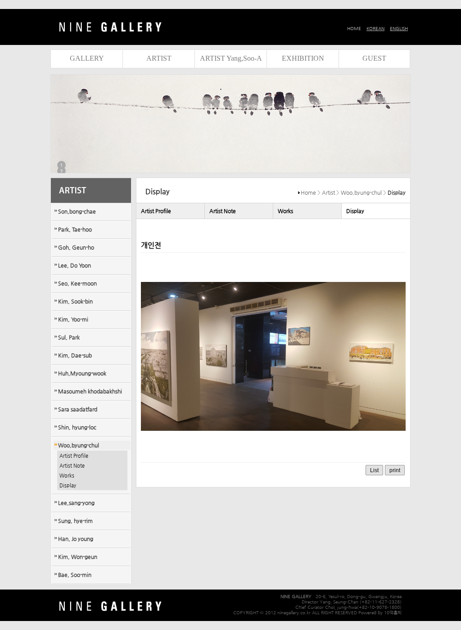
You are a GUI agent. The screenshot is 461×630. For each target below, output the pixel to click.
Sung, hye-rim (75, 521)
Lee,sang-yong (76, 503)
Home (308, 192)
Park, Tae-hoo (75, 229)
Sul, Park (69, 337)
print (394, 470)
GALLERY (87, 58)
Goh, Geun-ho (76, 247)
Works (66, 475)
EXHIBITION (303, 58)
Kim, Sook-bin (75, 301)
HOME (354, 28)
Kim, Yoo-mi (73, 319)
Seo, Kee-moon (77, 283)
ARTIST (159, 58)
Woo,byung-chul (78, 445)
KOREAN (375, 28)
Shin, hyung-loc (77, 427)
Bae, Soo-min (74, 575)
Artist (328, 192)
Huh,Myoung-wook (82, 373)
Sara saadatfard (77, 409)
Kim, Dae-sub (75, 355)
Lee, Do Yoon (74, 265)
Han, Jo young (75, 539)
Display (67, 485)
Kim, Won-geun (77, 557)
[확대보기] (273, 454)
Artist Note (72, 466)
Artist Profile (73, 456)
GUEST (374, 58)
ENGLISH (399, 28)
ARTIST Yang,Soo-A (231, 58)
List (374, 470)
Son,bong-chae (77, 211)
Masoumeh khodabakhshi (90, 391)
